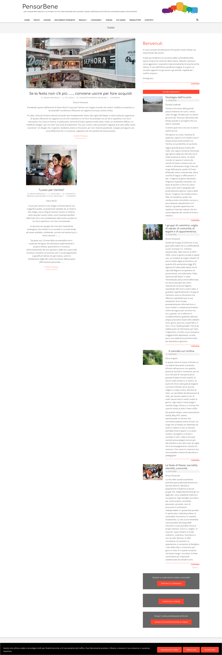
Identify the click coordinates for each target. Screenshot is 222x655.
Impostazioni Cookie (169, 649)
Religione (102, 97)
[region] (111, 649)
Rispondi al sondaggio (171, 583)
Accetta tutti (210, 649)
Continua (81, 136)
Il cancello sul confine (180, 351)
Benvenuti (153, 43)
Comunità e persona (88, 97)
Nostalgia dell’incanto (178, 97)
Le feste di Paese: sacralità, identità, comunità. (181, 467)
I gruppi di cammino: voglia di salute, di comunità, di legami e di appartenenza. (181, 228)
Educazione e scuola (44, 196)
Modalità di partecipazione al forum (171, 622)
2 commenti (71, 196)
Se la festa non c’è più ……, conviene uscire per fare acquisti (80, 93)
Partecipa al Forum (171, 601)
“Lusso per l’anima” (51, 190)
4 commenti (115, 97)
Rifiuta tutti (191, 649)
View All (195, 568)
